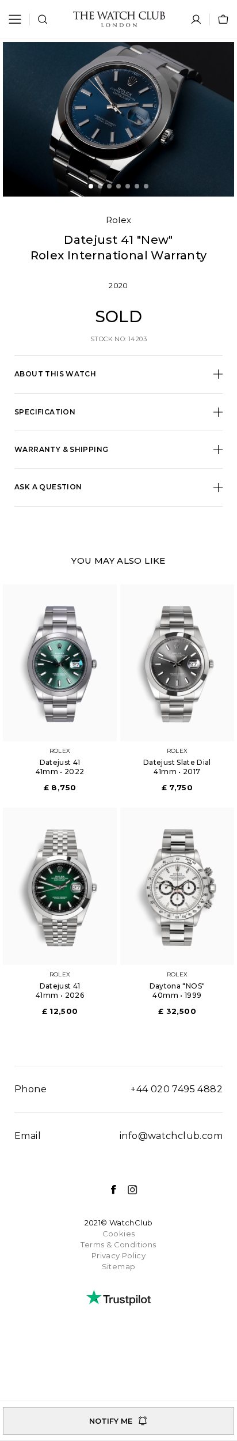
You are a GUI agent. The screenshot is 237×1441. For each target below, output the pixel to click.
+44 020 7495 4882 (177, 1089)
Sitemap (119, 1266)
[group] (118, 119)
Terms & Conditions (118, 1244)
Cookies (118, 1233)
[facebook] (108, 1190)
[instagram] (126, 1190)
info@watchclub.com (171, 1135)
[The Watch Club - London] (119, 19)
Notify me (110, 1420)
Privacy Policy (118, 1255)
